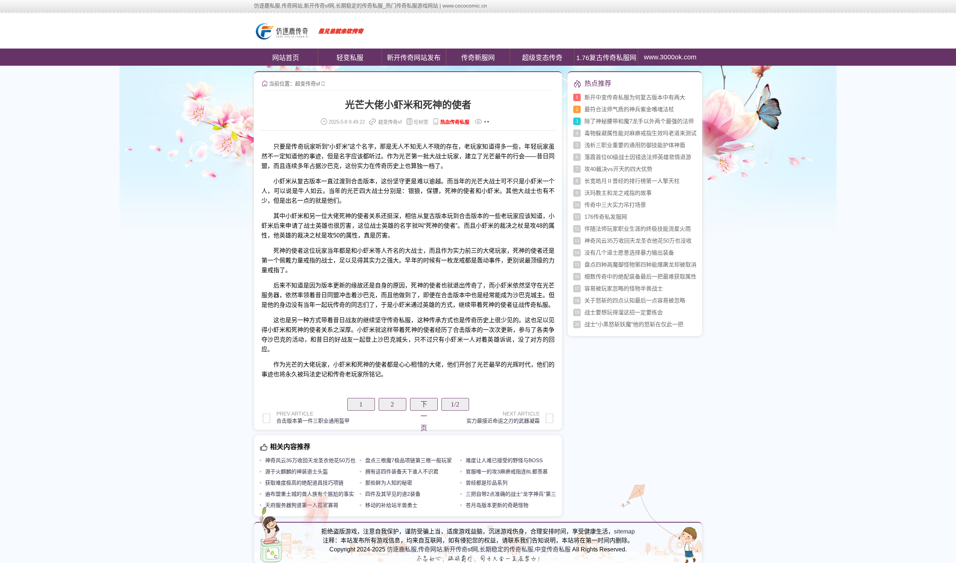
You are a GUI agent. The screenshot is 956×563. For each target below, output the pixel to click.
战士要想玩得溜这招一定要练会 (623, 312)
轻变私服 (349, 58)
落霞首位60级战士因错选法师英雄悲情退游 (637, 157)
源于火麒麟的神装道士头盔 (296, 472)
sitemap (624, 531)
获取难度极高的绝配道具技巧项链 (304, 483)
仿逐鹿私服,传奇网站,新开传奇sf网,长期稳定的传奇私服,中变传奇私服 (479, 549)
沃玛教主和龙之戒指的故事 (618, 193)
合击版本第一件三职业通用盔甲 (313, 421)
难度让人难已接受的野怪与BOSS (504, 460)
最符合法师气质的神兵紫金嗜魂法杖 (629, 109)
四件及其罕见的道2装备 (392, 494)
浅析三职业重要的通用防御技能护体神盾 (634, 145)
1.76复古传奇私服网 (606, 58)
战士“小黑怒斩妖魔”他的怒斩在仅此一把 (633, 324)
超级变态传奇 (542, 58)
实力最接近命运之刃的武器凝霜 (503, 421)
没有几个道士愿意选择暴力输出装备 (629, 252)
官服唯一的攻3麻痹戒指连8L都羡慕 (507, 472)
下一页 (423, 406)
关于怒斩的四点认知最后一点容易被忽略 (634, 300)
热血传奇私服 (454, 122)
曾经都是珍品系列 (487, 483)
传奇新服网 (478, 58)
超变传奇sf (307, 84)
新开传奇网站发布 (414, 58)
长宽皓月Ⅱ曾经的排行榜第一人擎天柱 (632, 181)
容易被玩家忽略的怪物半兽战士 (623, 288)
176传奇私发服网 (605, 217)
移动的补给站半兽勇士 (391, 505)
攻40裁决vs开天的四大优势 (618, 169)
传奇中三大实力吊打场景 (615, 205)
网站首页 (285, 58)
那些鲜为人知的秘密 (388, 483)
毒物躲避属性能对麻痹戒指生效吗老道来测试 (640, 133)
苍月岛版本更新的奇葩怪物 (497, 505)
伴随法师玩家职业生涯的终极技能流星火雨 (637, 228)
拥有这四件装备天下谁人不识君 (401, 472)
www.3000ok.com (670, 57)
